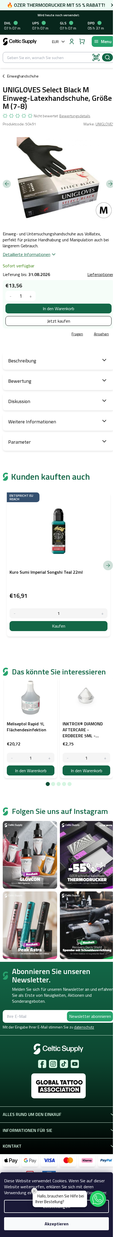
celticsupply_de (53, 1064)
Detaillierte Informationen (26, 254)
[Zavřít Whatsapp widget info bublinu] (34, 1191)
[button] (98, 1199)
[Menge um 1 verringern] (10, 296)
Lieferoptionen (100, 274)
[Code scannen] (96, 57)
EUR (55, 41)
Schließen (42, 334)
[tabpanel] (31, 728)
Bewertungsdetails (74, 116)
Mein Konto (71, 41)
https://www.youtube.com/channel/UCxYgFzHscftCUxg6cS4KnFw (75, 1064)
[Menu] (103, 41)
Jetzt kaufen (58, 321)
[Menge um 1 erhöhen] (31, 296)
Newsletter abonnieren (90, 1016)
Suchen (107, 57)
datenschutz (84, 1027)
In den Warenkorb (58, 308)
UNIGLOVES (105, 124)
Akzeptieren (57, 1223)
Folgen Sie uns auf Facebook (42, 1064)
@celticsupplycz (64, 1064)
